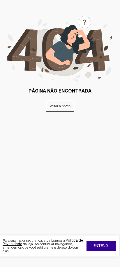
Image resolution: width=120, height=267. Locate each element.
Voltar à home (60, 106)
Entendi (101, 245)
